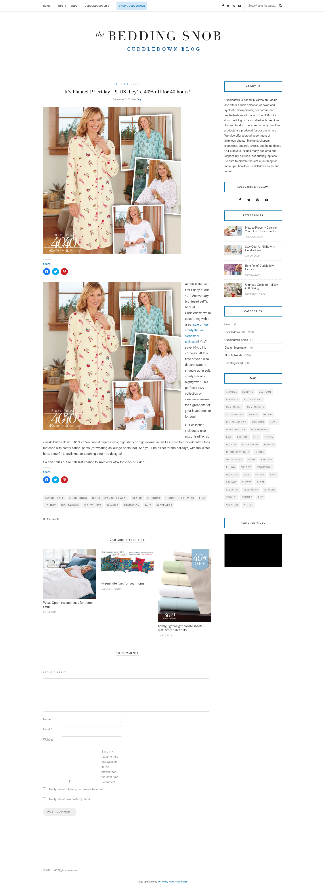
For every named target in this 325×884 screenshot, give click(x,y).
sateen (260, 474)
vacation (232, 504)
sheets (247, 482)
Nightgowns (70, 505)
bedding (247, 391)
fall (229, 437)
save (273, 474)
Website (48, 739)
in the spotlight (237, 452)
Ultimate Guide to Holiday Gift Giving (261, 287)
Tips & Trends (68, 5)
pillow (230, 467)
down (273, 422)
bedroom (265, 391)
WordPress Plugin (178, 881)
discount (153, 498)
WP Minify (163, 881)
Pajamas (113, 505)
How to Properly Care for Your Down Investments (261, 229)
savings (231, 482)
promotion (131, 505)
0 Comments (51, 519)
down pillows (235, 429)
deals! (137, 498)
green (269, 437)
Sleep (261, 482)
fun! (202, 498)
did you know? (236, 422)
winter (248, 504)
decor (267, 414)
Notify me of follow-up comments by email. (76, 789)
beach (228, 324)
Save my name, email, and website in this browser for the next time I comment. (109, 766)
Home (47, 5)
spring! (231, 497)
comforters (255, 406)
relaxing (232, 474)
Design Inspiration (235, 347)
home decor (250, 444)
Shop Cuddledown (132, 5)
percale (266, 459)
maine (252, 459)
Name (48, 719)
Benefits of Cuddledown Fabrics (260, 267)
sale (147, 505)
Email (47, 729)
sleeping (232, 489)
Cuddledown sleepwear (109, 498)
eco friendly (260, 429)
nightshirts (92, 505)
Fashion (242, 437)
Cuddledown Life (97, 5)
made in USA (234, 459)
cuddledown (78, 498)
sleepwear (164, 505)
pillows (246, 467)
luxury (259, 452)
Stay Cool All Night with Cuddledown (260, 248)
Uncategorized (233, 363)
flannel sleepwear (179, 498)
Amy (139, 99)
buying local (253, 399)
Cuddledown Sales (236, 340)
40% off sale (54, 498)
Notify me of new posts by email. (70, 799)
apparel (231, 391)
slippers (269, 489)
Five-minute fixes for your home (122, 583)
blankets (232, 399)
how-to (269, 444)
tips (261, 497)
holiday (50, 505)
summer (247, 497)
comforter (234, 406)
